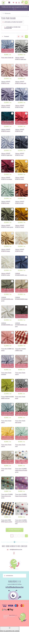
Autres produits (14, 530)
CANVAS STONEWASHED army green (7, 299)
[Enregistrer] (19, 3)
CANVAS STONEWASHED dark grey (21, 324)
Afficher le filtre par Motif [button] (13, 22)
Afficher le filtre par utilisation (12, 27)
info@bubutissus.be (15, 587)
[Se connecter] (16, 3)
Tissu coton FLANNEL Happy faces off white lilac (21, 521)
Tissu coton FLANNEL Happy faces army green (7, 496)
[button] (8, 36)
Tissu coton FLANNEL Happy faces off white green (21, 470)
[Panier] (22, 3)
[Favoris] (13, 3)
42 (23, 536)
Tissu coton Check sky (7, 57)
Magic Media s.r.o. (13, 615)
